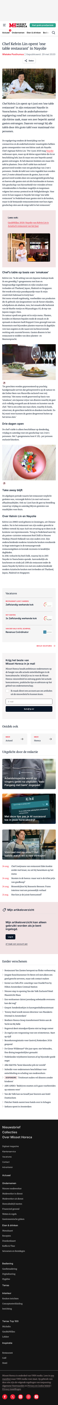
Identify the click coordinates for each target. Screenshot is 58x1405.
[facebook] (4, 1396)
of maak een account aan (17, 944)
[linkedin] (20, 1396)
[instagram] (28, 1396)
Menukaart (7, 1230)
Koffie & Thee (8, 1246)
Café (4, 1358)
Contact (6, 1162)
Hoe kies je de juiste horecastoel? (26, 894)
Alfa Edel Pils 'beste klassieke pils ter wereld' (25, 1065)
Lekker (5, 1336)
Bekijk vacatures (44, 646)
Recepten (6, 1236)
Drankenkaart (9, 1241)
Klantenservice (9, 1151)
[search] (53, 32)
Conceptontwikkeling (12, 1303)
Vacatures (7, 1156)
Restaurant (7, 1353)
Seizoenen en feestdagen (13, 1251)
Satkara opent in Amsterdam (18, 1106)
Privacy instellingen (11, 1389)
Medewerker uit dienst (12, 1198)
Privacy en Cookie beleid (38, 1386)
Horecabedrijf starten (12, 1204)
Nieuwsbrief (11, 1127)
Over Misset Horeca (17, 1137)
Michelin (6, 1326)
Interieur (6, 1293)
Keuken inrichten (10, 1298)
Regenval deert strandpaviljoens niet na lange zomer (29, 1028)
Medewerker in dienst (12, 1193)
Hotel (4, 1363)
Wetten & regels (9, 1214)
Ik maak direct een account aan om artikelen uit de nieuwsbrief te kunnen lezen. (31, 693)
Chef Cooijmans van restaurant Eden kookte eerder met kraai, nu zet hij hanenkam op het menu (32, 870)
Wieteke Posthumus (13, 54)
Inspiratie (7, 1343)
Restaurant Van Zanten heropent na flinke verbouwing (30, 970)
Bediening (7, 1263)
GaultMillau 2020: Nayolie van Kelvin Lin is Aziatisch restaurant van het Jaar (28, 224)
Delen (31, 61)
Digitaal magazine (10, 1146)
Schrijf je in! (29, 709)
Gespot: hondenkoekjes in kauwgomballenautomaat (29, 1007)
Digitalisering (8, 1274)
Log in (10, 937)
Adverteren (7, 1167)
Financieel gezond (10, 1209)
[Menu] (4, 25)
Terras (5, 1285)
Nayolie (49, 151)
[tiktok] (36, 1396)
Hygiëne (6, 1279)
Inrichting (7, 1308)
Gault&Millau (8, 1331)
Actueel (6, 1175)
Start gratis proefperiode (42, 25)
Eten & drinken (10, 1225)
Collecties (9, 1132)
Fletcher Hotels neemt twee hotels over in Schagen (28, 1102)
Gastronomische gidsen (13, 1219)
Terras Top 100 (10, 1321)
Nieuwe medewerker (12, 1188)
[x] (12, 1396)
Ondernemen (9, 1183)
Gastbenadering (9, 1269)
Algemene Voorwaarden (13, 1386)
